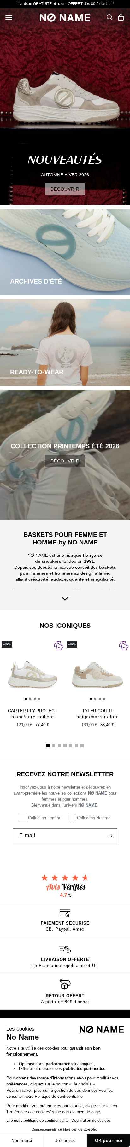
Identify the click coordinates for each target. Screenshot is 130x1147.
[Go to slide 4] (65, 745)
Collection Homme (93, 817)
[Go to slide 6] (76, 745)
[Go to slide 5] (70, 745)
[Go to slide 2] (53, 745)
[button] (9, 17)
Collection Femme (44, 817)
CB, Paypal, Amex (65, 929)
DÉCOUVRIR (65, 188)
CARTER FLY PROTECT (32, 713)
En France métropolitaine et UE (65, 965)
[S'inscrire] (110, 835)
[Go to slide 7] (82, 745)
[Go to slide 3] (59, 745)
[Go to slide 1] (48, 745)
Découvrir (65, 460)
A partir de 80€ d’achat (65, 1001)
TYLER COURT (97, 713)
